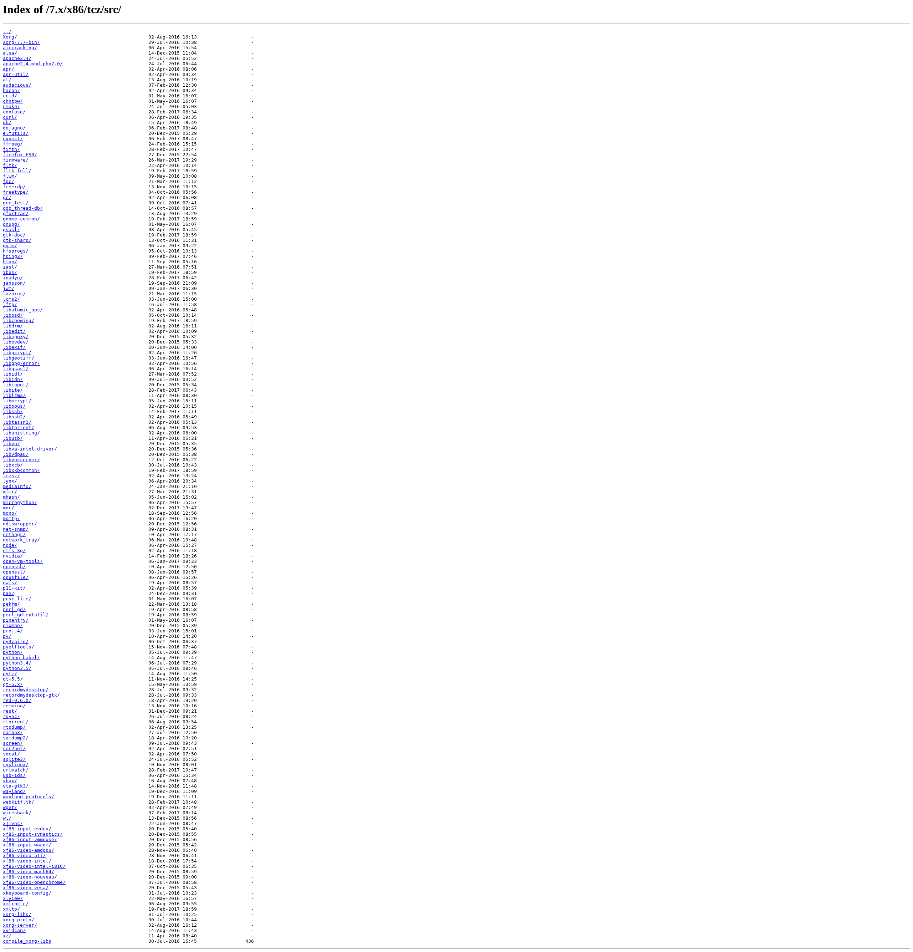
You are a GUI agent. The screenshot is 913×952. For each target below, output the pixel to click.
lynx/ (10, 481)
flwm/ (10, 176)
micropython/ (20, 502)
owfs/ (10, 582)
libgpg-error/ (21, 363)
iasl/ (10, 267)
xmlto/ (11, 909)
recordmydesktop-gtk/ (31, 695)
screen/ (13, 743)
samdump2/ (16, 737)
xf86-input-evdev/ (27, 828)
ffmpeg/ (13, 144)
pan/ (8, 593)
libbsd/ (13, 315)
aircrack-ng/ (20, 47)
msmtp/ (11, 518)
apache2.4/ (17, 58)
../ (7, 31)
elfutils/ (16, 133)
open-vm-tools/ (23, 561)
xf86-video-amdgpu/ (28, 850)
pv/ (7, 636)
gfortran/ (16, 213)
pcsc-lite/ (17, 598)
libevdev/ (16, 342)
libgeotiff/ (18, 358)
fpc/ (8, 181)
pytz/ (10, 673)
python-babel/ (21, 657)
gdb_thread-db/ (23, 208)
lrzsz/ (11, 475)
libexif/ (14, 347)
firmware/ (16, 160)
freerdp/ (14, 186)
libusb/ (13, 438)
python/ (13, 652)
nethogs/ (14, 534)
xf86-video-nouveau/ (30, 877)
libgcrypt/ (17, 352)
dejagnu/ (14, 128)
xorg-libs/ (17, 914)
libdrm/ (13, 326)
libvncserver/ (21, 459)
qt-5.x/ (13, 684)
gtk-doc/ (14, 235)
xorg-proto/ (18, 919)
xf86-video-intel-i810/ (34, 866)
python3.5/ (17, 668)
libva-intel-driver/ (30, 449)
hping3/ (13, 256)
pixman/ (13, 625)
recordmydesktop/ (26, 689)
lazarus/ (14, 293)
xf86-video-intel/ (27, 861)
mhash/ (11, 497)
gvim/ (10, 245)
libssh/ (13, 411)
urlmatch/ (16, 770)
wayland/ (14, 791)
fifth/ (11, 149)
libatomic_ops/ (23, 309)
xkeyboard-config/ (27, 893)
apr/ (8, 69)
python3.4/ (17, 663)
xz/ (7, 935)
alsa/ (10, 53)
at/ (7, 79)
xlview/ (13, 898)
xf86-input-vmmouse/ (30, 839)
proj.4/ (13, 630)
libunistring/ (21, 433)
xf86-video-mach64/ (28, 871)
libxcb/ (13, 465)
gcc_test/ (16, 202)
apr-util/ (16, 74)
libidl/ (13, 374)
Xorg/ (10, 37)
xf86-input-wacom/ (27, 844)
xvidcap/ (14, 930)
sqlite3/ (14, 759)
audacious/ (17, 85)
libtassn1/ (17, 422)
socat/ (11, 754)
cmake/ (11, 106)
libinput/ (16, 384)
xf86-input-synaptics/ (33, 834)
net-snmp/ (16, 529)
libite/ (13, 390)
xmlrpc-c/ (16, 903)
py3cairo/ (16, 641)
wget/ (10, 807)
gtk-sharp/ (17, 240)
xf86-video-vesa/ (26, 887)
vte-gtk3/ (16, 786)
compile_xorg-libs (27, 941)
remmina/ (14, 705)
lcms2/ (11, 299)
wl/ (7, 818)
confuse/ (14, 111)
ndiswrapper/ (20, 523)
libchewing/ (18, 320)
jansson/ (14, 283)
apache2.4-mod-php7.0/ (33, 63)
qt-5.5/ (13, 679)
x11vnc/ (13, 823)
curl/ (10, 117)
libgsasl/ (16, 368)
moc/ (8, 507)
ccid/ (10, 95)
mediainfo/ (17, 486)
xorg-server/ (20, 925)
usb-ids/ (14, 775)
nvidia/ (13, 556)
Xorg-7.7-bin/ (21, 42)
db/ (7, 122)
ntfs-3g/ (14, 550)
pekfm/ (11, 604)
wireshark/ (17, 812)
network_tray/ (21, 540)
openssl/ (14, 572)
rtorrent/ (16, 721)
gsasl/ (11, 229)
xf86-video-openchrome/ (34, 882)
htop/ (10, 261)
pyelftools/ (18, 647)
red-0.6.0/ (17, 700)
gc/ (7, 197)
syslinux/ (16, 764)
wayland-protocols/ (28, 796)
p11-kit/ (14, 588)
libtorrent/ (18, 427)
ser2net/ (14, 748)
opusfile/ (16, 577)
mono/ (10, 513)
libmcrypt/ (17, 400)
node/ (10, 545)
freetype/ (16, 192)
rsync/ (11, 716)
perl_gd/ (14, 609)
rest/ (10, 711)
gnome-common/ (21, 219)
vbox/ (10, 780)
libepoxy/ (16, 336)
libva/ (11, 443)
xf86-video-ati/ (24, 855)
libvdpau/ (16, 454)
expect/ (13, 138)
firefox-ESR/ (20, 154)
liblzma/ (14, 395)
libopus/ (14, 406)
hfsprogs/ (16, 251)
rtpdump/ (14, 727)
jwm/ (8, 288)
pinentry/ (16, 620)
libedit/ (14, 331)
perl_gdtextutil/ (26, 614)
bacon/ (11, 90)
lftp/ (10, 304)
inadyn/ (13, 277)
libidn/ (13, 379)
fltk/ (10, 165)
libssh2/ (14, 416)
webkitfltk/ (18, 802)
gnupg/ (11, 224)
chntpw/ (13, 101)
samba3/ (13, 732)
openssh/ (14, 566)
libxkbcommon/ (21, 470)
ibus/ (10, 272)
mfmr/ (10, 491)
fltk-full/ (17, 170)
